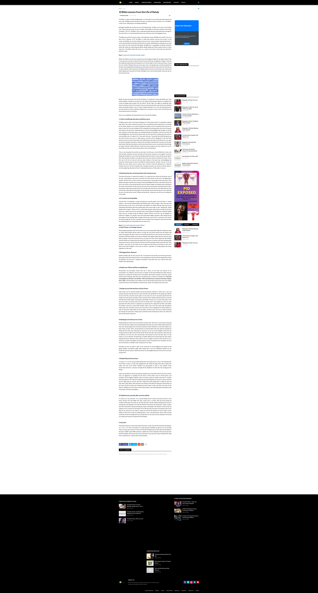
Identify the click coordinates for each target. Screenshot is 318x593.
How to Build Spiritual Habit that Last (162, 569)
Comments (195, 224)
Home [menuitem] (130, 2)
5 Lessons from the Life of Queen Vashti (133, 55)
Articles (124, 8)
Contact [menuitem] (176, 2)
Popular (178, 224)
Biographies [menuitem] (167, 2)
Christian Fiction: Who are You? (135, 518)
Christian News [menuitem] (146, 2)
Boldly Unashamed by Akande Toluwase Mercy (190, 164)
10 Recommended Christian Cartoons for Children (189, 509)
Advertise (184, 590)
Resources (177, 590)
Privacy (197, 590)
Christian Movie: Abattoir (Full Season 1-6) (190, 136)
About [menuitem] (137, 2)
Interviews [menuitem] (157, 2)
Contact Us (191, 590)
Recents (186, 224)
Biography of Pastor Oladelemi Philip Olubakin (190, 121)
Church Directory (149, 590)
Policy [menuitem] (183, 2)
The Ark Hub (169, 590)
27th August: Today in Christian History (163, 562)
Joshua (137, 398)
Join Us (162, 590)
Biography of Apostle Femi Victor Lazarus (189, 143)
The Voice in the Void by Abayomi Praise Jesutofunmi (189, 150)
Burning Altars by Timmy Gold (190, 156)
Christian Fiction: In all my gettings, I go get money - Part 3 (135, 505)
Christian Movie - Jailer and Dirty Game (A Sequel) (189, 502)
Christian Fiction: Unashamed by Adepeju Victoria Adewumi (135, 512)
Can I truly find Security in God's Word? (133, 225)
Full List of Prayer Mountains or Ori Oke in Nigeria (190, 114)
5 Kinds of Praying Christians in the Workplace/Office (190, 516)
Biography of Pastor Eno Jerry (190, 100)
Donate (157, 590)
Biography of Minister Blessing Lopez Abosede (190, 128)
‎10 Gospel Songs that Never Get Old (163, 555)
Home (120, 8)
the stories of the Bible (125, 427)
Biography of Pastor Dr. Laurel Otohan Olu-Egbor (190, 107)
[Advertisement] (186, 311)
